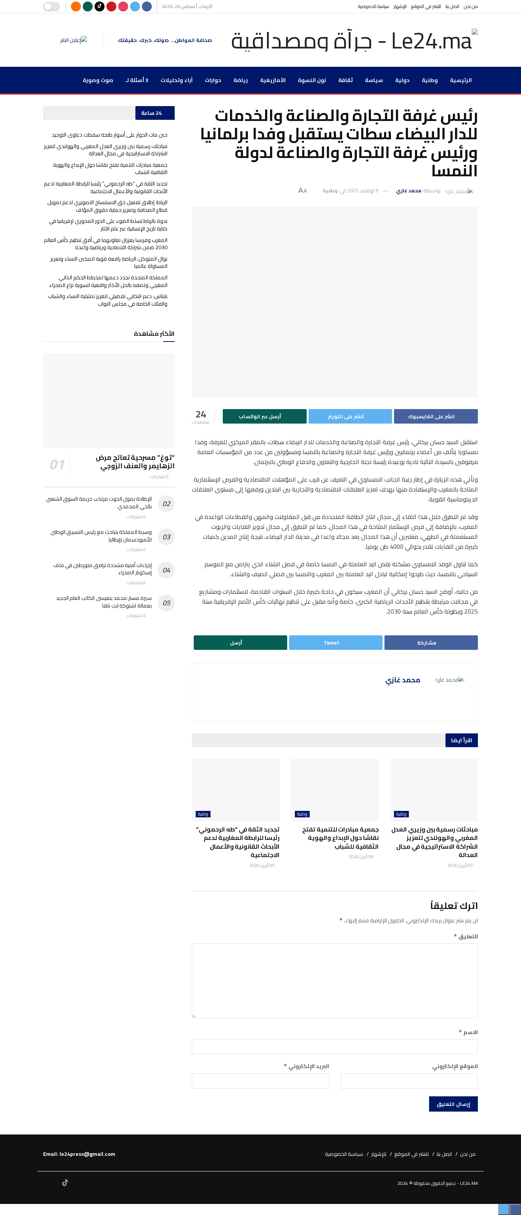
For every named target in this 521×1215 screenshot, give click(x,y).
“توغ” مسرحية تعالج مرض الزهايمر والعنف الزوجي (135, 461)
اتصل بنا (452, 6)
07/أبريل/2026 (461, 865)
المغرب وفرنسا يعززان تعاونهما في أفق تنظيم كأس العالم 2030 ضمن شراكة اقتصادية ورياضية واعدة (105, 244)
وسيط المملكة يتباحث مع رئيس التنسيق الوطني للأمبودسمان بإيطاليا (101, 536)
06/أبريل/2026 (362, 856)
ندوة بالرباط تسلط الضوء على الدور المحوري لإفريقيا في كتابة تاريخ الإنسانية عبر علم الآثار (108, 225)
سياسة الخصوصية (373, 6)
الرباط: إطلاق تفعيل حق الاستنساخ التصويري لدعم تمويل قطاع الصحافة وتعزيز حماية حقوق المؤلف (107, 206)
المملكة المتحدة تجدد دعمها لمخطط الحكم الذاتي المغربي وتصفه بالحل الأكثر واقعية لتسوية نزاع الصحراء (108, 281)
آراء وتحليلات (177, 80)
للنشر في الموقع (426, 6)
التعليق (465, 936)
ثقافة (345, 80)
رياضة (240, 80)
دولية (402, 80)
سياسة (374, 80)
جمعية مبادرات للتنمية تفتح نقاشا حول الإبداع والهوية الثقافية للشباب (340, 837)
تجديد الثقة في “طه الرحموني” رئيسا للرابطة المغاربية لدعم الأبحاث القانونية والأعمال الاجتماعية (238, 841)
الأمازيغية (273, 80)
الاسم (468, 1032)
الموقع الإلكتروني (455, 1066)
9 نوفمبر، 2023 (362, 190)
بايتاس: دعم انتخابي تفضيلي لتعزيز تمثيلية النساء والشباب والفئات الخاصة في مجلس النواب (107, 300)
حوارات (213, 80)
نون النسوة (312, 80)
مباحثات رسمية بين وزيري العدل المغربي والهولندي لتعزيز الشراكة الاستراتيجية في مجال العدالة (434, 841)
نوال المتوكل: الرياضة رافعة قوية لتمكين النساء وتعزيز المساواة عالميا (108, 262)
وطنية (430, 80)
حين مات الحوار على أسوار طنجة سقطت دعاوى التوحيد (109, 135)
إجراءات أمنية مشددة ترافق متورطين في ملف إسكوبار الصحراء (102, 569)
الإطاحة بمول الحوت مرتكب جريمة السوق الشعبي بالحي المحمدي (99, 502)
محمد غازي (408, 190)
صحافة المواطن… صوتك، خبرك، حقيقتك (165, 40)
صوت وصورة (98, 80)
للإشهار (400, 6)
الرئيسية (461, 80)
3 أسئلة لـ (136, 80)
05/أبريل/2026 (262, 865)
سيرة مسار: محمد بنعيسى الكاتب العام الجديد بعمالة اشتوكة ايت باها (104, 602)
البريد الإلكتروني (306, 1066)
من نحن (471, 6)
